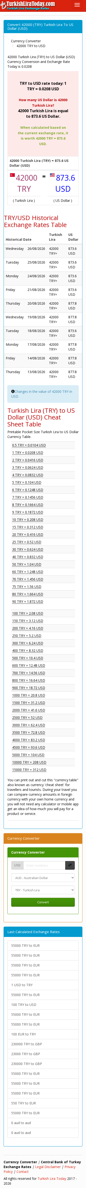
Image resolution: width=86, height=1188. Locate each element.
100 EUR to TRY (23, 1034)
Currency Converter (28, 852)
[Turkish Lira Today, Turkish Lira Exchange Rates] (28, 6)
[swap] (70, 865)
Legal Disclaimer (48, 1166)
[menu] (77, 5)
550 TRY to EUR (23, 1103)
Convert (43, 902)
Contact (22, 1171)
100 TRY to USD (23, 1004)
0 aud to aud (21, 1122)
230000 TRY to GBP (26, 1044)
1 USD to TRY (21, 985)
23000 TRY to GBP (25, 1054)
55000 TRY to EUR (25, 945)
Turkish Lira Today (52, 1178)
